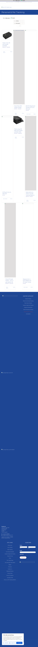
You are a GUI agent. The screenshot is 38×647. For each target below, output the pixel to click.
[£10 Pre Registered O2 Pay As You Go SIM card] (30, 67)
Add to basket (5, 198)
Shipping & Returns (9, 571)
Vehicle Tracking (28, 298)
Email (21, 550)
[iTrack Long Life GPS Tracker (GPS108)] (7, 35)
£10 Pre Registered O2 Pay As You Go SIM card (30, 107)
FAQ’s (10, 558)
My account (10, 545)
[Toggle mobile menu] (36, 8)
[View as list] (20, 26)
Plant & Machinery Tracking (28, 309)
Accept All (19, 642)
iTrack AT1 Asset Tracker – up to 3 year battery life (9, 281)
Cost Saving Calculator (10, 551)
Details (11, 51)
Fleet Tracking (10, 549)
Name (21, 545)
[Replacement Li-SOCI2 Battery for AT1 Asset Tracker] (27, 240)
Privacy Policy (9, 573)
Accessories (28, 313)
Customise (6, 642)
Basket (10, 564)
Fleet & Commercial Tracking (28, 300)
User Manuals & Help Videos (10, 562)
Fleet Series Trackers (28, 303)
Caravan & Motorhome (28, 307)
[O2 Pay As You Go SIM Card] (7, 153)
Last (29, 548)
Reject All (13, 642)
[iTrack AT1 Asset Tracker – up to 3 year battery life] (10, 240)
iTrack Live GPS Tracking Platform (10, 579)
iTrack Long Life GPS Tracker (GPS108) (6, 44)
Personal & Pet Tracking (28, 311)
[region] (13, 639)
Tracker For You (10, 556)
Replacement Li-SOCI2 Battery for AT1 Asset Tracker (27, 281)
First (20, 548)
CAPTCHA (22, 554)
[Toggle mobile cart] (34, 8)
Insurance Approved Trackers (28, 305)
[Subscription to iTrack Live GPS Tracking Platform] (30, 153)
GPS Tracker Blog (10, 560)
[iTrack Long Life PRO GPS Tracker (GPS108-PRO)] (19, 121)
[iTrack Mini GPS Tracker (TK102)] (19, 67)
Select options (4, 52)
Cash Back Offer (10, 577)
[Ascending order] (23, 21)
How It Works (9, 547)
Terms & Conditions (9, 575)
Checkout (10, 566)
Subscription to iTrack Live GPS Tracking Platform (30, 194)
